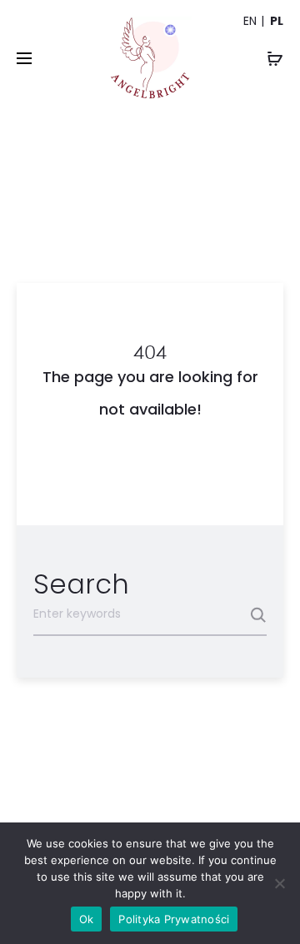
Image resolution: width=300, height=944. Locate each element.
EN (250, 20)
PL (276, 20)
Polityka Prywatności (173, 919)
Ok (86, 919)
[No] (279, 883)
